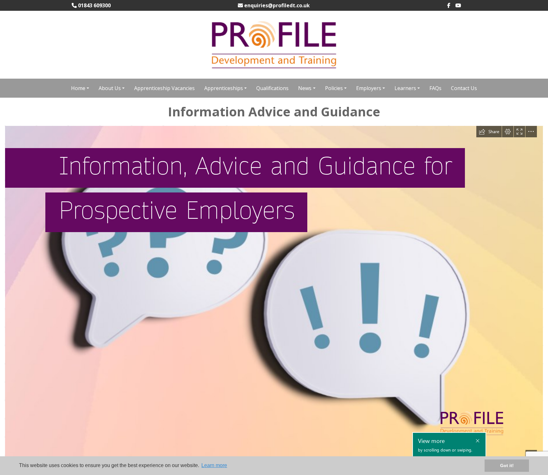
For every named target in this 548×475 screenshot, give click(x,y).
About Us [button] (110, 88)
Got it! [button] (507, 465)
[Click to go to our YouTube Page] (460, 5)
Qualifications (272, 88)
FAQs (435, 88)
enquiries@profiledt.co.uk (276, 5)
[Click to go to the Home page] (274, 44)
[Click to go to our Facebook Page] (451, 5)
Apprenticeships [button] (223, 88)
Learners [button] (405, 88)
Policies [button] (334, 88)
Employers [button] (368, 88)
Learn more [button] (214, 465)
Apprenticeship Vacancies (164, 88)
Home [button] (78, 88)
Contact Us (464, 88)
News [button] (304, 88)
